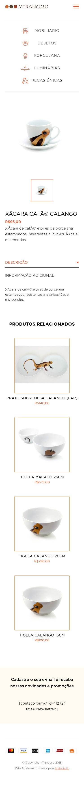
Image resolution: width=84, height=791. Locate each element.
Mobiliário (47, 31)
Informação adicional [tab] (29, 275)
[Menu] (76, 6)
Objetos (47, 43)
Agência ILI (62, 768)
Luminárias (47, 68)
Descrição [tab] (16, 262)
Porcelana (47, 55)
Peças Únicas (47, 80)
